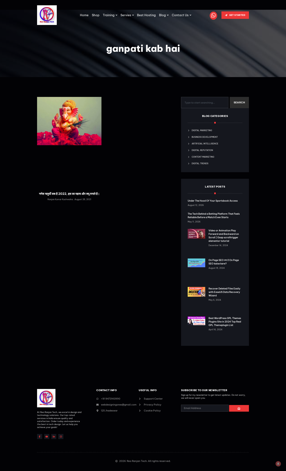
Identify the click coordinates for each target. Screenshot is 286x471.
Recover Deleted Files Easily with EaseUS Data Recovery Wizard (224, 292)
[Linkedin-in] (53, 436)
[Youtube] (46, 436)
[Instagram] (60, 436)
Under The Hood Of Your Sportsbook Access (213, 200)
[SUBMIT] (239, 408)
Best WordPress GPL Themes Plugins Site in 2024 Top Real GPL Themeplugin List (225, 322)
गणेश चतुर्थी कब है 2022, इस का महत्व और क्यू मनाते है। (69, 194)
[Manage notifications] (278, 463)
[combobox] (204, 102)
